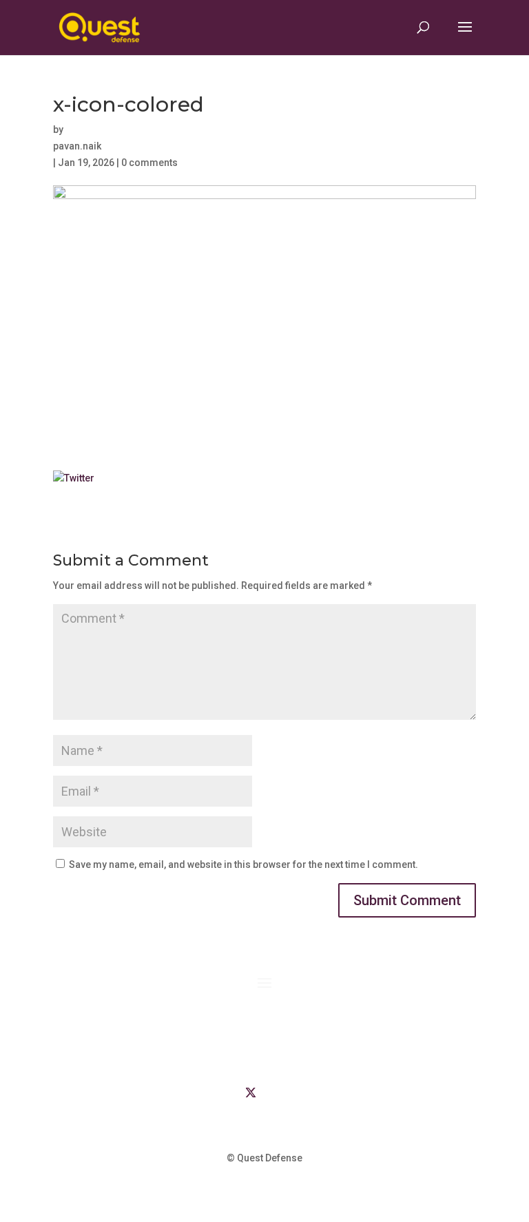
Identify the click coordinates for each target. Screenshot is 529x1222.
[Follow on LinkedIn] (223, 1092)
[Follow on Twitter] (251, 1092)
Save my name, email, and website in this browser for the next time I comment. (243, 864)
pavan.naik (77, 146)
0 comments (149, 162)
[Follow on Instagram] (306, 1092)
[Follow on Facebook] (278, 1092)
